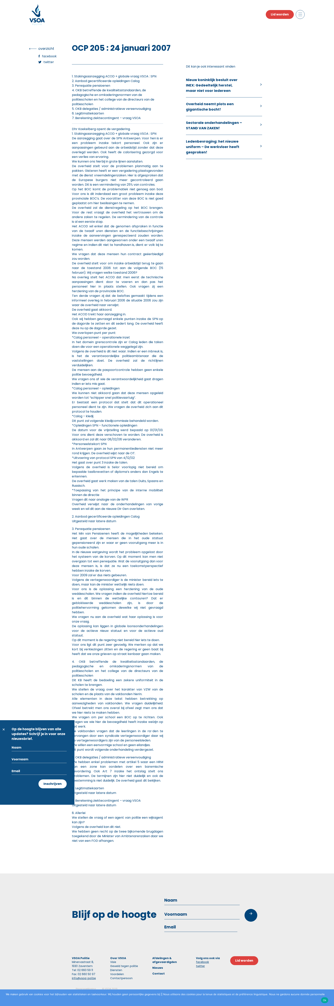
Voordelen (117, 974)
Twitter (48, 62)
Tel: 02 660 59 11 (82, 970)
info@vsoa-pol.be (84, 978)
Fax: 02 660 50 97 (83, 974)
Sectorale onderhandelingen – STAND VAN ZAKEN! (214, 125)
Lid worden (280, 14)
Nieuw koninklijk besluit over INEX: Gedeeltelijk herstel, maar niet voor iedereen (212, 85)
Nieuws (157, 968)
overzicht (46, 48)
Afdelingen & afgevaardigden (164, 960)
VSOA (108, 988)
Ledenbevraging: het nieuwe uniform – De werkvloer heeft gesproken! (212, 147)
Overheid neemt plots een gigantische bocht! (210, 107)
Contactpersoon (121, 978)
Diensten (116, 970)
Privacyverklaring (86, 988)
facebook (202, 962)
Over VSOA (118, 958)
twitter (200, 966)
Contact (158, 974)
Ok (324, 1000)
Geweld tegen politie (124, 966)
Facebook (49, 56)
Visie (113, 962)
